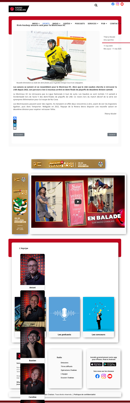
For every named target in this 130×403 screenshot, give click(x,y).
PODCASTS (80, 23)
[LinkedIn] (65, 124)
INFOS (35, 23)
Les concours (98, 334)
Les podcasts (64, 334)
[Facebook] (65, 118)
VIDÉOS (66, 23)
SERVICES (92, 23)
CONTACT (114, 23)
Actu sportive (109, 40)
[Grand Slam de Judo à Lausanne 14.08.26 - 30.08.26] (68, 163)
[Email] (65, 128)
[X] (65, 121)
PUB (103, 23)
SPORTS (46, 23)
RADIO (55, 23)
